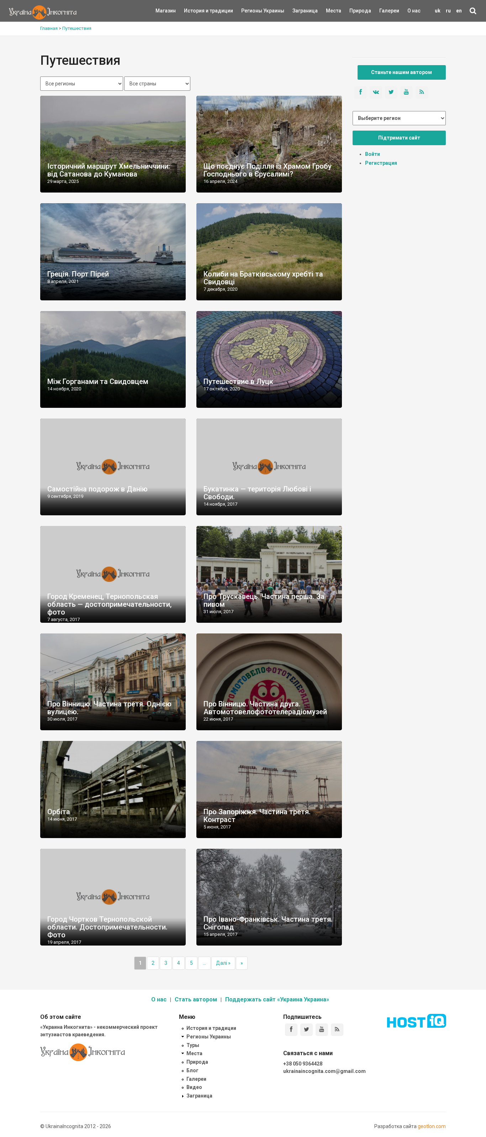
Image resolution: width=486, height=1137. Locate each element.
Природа (354, 11)
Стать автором (196, 999)
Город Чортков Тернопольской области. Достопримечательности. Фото (107, 927)
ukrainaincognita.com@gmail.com (324, 1071)
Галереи (389, 11)
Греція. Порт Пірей (78, 274)
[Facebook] (291, 1029)
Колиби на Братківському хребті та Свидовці (263, 278)
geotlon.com (432, 1126)
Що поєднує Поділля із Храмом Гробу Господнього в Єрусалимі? (268, 170)
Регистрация (381, 163)
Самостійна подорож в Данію (97, 489)
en (459, 11)
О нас (414, 11)
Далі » (223, 963)
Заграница (298, 11)
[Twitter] (306, 1029)
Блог (192, 1070)
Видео (194, 1087)
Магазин (165, 11)
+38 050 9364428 (302, 1064)
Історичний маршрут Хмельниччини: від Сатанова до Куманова (108, 170)
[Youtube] (322, 1029)
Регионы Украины (252, 11)
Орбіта (58, 811)
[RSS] (337, 1029)
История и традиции (196, 11)
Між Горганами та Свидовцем (97, 381)
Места (330, 11)
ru (448, 11)
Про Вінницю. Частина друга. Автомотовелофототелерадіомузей (265, 708)
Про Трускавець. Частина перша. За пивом (264, 600)
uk (437, 11)
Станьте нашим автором (401, 72)
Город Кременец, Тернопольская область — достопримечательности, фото (109, 604)
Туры (192, 1045)
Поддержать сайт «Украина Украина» (277, 999)
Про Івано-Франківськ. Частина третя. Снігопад (268, 923)
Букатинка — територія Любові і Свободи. (257, 493)
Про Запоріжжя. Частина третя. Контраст (257, 815)
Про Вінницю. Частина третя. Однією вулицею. (109, 708)
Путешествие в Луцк (238, 381)
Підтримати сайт (399, 138)
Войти (372, 154)
